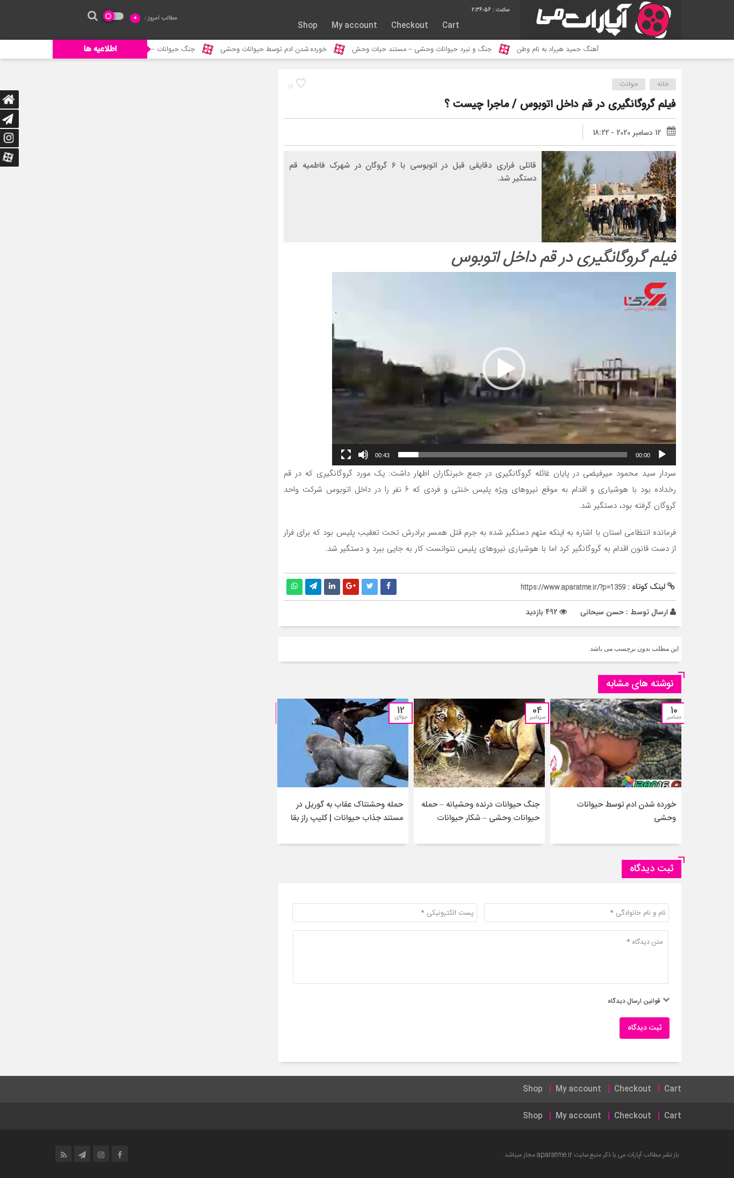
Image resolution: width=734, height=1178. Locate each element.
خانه (663, 84)
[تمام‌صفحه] (346, 454)
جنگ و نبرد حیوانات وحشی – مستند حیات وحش (457, 49)
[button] (504, 368)
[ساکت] (363, 454)
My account (354, 25)
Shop (308, 25)
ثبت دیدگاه (644, 1028)
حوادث (629, 84)
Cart (450, 25)
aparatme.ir (554, 1155)
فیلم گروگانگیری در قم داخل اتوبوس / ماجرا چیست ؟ (560, 104)
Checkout (409, 25)
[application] (504, 368)
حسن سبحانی (602, 612)
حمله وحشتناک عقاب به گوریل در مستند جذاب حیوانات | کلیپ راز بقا (347, 811)
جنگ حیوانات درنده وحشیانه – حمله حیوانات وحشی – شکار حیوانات (480, 811)
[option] (615, 771)
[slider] (512, 454)
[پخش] (662, 454)
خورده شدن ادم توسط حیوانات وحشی (309, 49)
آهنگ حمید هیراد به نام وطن (593, 49)
